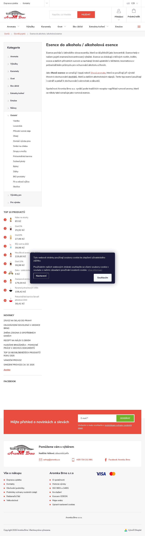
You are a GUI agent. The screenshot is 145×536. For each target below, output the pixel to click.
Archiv (7, 370)
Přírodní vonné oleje (22, 131)
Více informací (95, 269)
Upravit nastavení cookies (63, 504)
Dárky (15, 171)
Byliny (15, 166)
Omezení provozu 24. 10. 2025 (19, 364)
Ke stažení (56, 492)
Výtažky (14, 64)
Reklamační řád (13, 496)
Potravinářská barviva (22, 156)
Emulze (13, 100)
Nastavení (41, 275)
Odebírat (125, 418)
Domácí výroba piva (21, 141)
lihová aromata (98, 72)
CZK (133, 3)
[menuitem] (13, 26)
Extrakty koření (17, 93)
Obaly (15, 136)
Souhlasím (102, 277)
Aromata (14, 56)
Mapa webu (57, 500)
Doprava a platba (11, 3)
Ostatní (13, 115)
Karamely (14, 71)
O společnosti (58, 480)
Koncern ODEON (59, 496)
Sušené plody (19, 161)
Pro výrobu (15, 202)
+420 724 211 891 (84, 459)
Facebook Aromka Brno (119, 459)
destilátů (72, 76)
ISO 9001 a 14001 (60, 488)
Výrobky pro (15, 195)
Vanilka (16, 121)
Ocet (12, 78)
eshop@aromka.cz (51, 459)
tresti (81, 72)
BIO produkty (19, 176)
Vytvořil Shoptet (134, 530)
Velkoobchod (12, 500)
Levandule (17, 126)
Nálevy (13, 108)
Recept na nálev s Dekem (17, 340)
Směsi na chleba (20, 146)
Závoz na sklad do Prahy (18, 320)
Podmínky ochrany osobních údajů (22, 492)
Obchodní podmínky (15, 488)
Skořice (16, 186)
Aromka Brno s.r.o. (74, 517)
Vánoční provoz (13, 360)
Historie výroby (59, 484)
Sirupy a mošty (19, 151)
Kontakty (26, 3)
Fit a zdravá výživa (21, 181)
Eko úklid (14, 86)
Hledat (86, 14)
